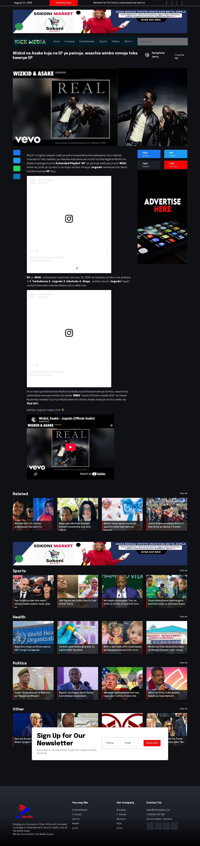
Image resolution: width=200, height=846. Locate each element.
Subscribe (152, 743)
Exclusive (69, 41)
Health (75, 824)
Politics (116, 41)
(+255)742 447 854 (155, 814)
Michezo (121, 819)
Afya (119, 824)
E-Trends (76, 814)
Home (56, 41)
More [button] (128, 41)
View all (183, 493)
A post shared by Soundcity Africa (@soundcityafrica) (69, 382)
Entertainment (87, 41)
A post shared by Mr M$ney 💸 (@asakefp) (69, 268)
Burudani (121, 810)
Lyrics (75, 828)
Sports (103, 41)
